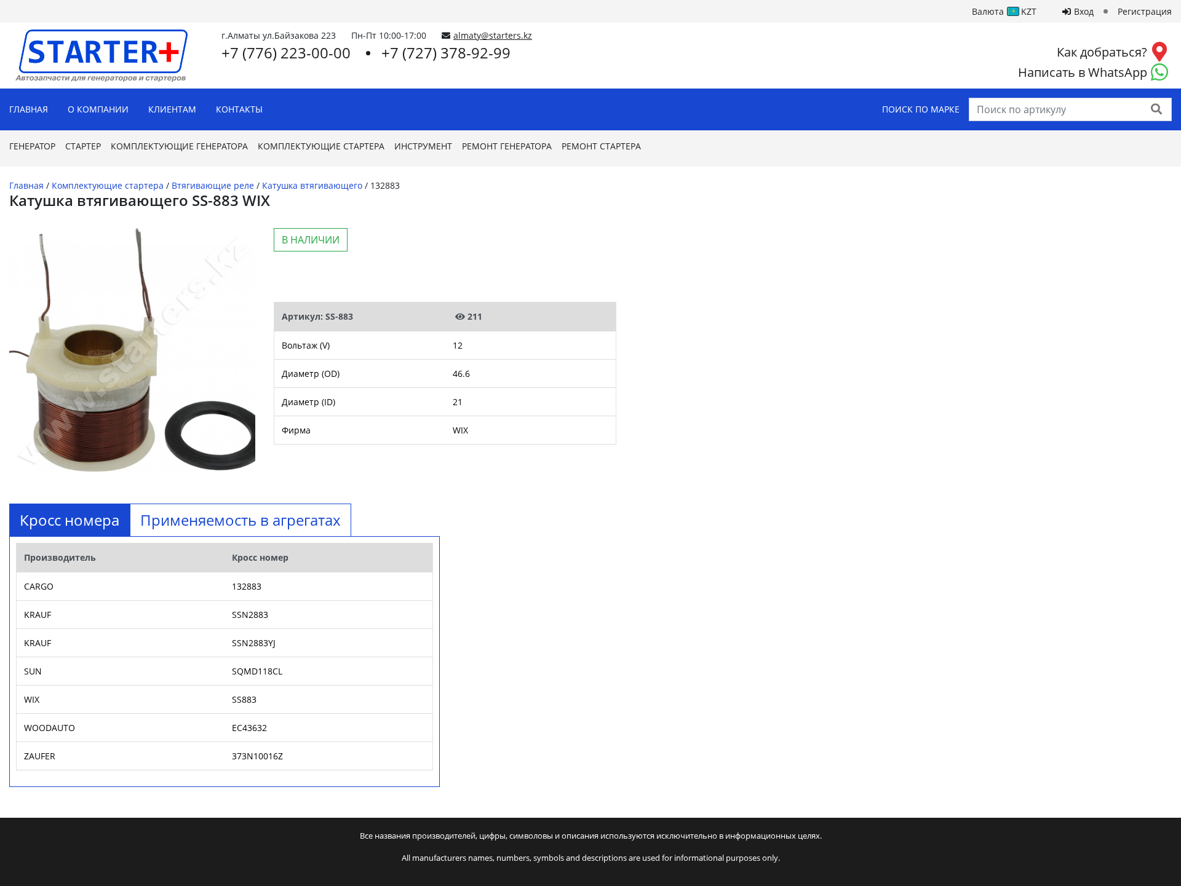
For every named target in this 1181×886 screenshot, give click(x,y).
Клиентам (172, 109)
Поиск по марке (921, 109)
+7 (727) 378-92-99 (446, 52)
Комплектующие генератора (179, 146)
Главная (28, 109)
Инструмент (423, 146)
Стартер (83, 146)
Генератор (32, 146)
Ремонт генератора (507, 146)
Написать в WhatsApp (1082, 72)
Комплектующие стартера (321, 146)
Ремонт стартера (601, 146)
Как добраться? (1102, 52)
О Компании (98, 109)
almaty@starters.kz (492, 35)
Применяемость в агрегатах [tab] (240, 520)
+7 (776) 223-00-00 (286, 52)
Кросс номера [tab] (69, 520)
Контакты (239, 109)
